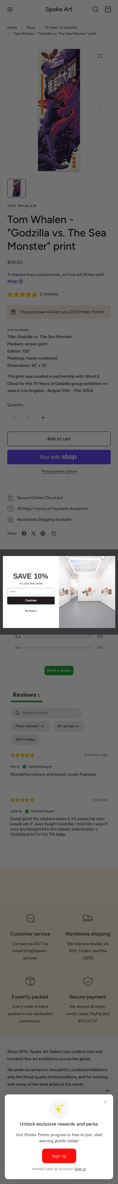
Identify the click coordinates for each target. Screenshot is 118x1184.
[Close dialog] (111, 559)
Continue (31, 600)
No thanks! (31, 611)
